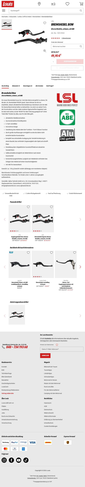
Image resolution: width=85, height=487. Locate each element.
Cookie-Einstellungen (50, 426)
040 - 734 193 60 (16, 347)
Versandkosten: (55, 77)
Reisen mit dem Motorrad (52, 383)
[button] (81, 10)
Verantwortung (6, 423)
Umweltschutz (48, 423)
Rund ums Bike (49, 387)
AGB (45, 406)
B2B (3, 370)
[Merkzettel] (67, 4)
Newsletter (5, 380)
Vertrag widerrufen (8, 393)
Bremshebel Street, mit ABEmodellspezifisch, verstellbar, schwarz (19, 284)
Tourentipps (48, 370)
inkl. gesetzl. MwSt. (63, 75)
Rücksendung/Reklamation (10, 390)
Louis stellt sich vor (8, 403)
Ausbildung (5, 409)
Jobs (3, 413)
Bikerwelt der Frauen (50, 367)
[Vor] (80, 267)
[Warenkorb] (81, 4)
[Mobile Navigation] (4, 10)
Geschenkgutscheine (8, 383)
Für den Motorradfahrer (51, 390)
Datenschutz (48, 409)
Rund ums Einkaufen (8, 416)
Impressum (47, 403)
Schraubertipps (49, 377)
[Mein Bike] (53, 4)
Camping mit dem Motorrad (53, 393)
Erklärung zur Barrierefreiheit (53, 419)
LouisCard (5, 387)
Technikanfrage (7, 373)
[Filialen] (39, 4)
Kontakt (4, 367)
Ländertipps (48, 373)
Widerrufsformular (50, 416)
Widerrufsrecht (49, 413)
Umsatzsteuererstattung (9, 419)
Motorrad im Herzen (50, 380)
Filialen (4, 406)
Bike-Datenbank (7, 377)
